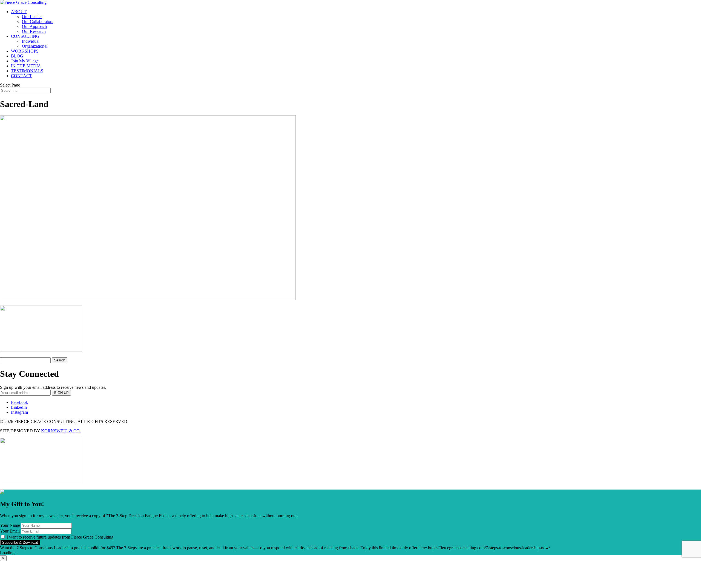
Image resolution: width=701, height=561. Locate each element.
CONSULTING (25, 36)
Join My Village (25, 61)
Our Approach (34, 26)
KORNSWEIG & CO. (61, 430)
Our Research (34, 31)
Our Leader (32, 16)
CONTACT (21, 75)
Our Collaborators (37, 21)
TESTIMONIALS (27, 70)
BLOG (17, 56)
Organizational (34, 46)
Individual (30, 41)
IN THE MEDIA (26, 66)
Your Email (10, 531)
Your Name (10, 525)
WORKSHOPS (25, 51)
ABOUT (19, 11)
